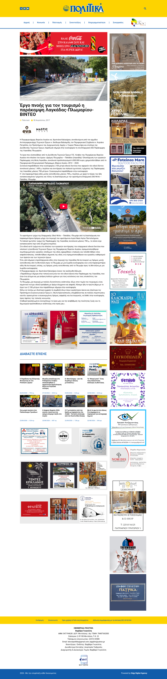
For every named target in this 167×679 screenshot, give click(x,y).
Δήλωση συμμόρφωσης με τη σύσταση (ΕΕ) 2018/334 (112, 620)
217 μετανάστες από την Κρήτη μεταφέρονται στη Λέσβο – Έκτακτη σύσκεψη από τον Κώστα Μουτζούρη (75, 413)
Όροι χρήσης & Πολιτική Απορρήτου (75, 620)
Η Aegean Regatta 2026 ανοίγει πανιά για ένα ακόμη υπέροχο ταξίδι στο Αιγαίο (52, 413)
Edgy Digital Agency (139, 673)
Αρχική (27, 22)
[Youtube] (27, 8)
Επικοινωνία (53, 620)
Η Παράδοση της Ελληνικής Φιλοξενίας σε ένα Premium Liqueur (30, 381)
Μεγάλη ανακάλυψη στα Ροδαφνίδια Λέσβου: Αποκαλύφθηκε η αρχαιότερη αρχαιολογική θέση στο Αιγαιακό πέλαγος (51, 383)
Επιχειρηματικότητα (96, 22)
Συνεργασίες (118, 22)
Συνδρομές (40, 620)
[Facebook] (24, 8)
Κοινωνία (41, 22)
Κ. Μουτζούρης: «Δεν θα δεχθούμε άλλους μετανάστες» (73, 381)
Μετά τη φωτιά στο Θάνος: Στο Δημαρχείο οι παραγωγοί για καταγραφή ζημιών (97, 413)
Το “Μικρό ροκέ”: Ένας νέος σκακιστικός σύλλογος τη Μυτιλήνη (95, 381)
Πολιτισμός (57, 22)
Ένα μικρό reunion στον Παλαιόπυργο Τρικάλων (28, 411)
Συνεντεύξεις (75, 22)
